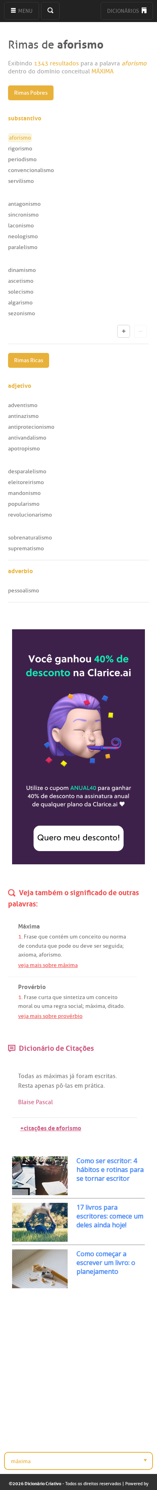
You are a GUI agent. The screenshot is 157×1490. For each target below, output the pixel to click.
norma (118, 936)
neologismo (23, 236)
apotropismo (24, 448)
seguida (112, 946)
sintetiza (74, 997)
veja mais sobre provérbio (50, 1016)
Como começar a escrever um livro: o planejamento (105, 1262)
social (75, 1006)
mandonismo (24, 493)
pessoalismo (23, 590)
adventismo (22, 405)
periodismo (22, 159)
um (74, 936)
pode (64, 946)
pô (59, 1086)
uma (46, 1006)
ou (105, 936)
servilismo (21, 181)
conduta (36, 946)
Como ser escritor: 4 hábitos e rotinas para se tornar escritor (110, 1169)
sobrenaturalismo (30, 537)
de (21, 946)
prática (94, 1086)
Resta (25, 1086)
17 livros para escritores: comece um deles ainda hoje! (109, 1216)
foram (84, 1076)
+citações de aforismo (50, 1127)
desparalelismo (27, 471)
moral (25, 1006)
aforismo (50, 954)
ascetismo (20, 281)
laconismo (21, 225)
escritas (105, 1076)
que (43, 936)
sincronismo (23, 214)
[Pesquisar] (50, 11)
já (72, 1076)
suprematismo (26, 548)
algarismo (20, 302)
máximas (55, 1076)
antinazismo (23, 416)
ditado (115, 1006)
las (69, 1086)
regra (60, 1006)
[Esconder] (140, 331)
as (39, 1076)
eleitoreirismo (26, 482)
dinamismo (22, 270)
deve (86, 946)
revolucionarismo (30, 514)
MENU (25, 11)
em (78, 1086)
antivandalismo (27, 437)
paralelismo (22, 247)
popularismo (23, 504)
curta (44, 997)
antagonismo (24, 204)
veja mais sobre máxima (48, 965)
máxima (95, 1006)
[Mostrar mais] (123, 331)
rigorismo (20, 148)
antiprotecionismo (31, 427)
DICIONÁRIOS (123, 11)
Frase (30, 936)
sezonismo (21, 313)
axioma (27, 954)
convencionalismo (31, 170)
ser (97, 946)
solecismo (20, 291)
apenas (44, 1086)
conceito (90, 936)
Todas (26, 1076)
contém (58, 936)
